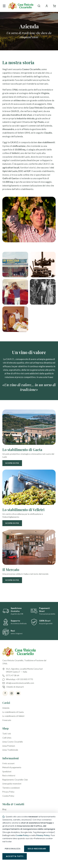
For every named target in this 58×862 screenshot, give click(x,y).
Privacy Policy (8, 792)
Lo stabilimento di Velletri (13, 716)
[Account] (46, 6)
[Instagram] (11, 693)
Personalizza (13, 848)
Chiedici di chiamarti (15, 687)
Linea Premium (8, 746)
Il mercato (6, 720)
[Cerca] (39, 6)
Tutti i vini (6, 733)
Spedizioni (6, 771)
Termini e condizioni (11, 788)
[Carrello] (54, 6)
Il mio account (8, 763)
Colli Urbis (6, 738)
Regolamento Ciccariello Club (15, 779)
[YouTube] (18, 693)
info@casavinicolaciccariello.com (20, 683)
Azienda (5, 708)
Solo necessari (37, 848)
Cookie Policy (8, 796)
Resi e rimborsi (8, 775)
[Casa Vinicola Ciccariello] (20, 5)
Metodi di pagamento (11, 767)
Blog (4, 809)
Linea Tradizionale (10, 750)
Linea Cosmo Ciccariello (12, 742)
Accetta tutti (14, 856)
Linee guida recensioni (11, 783)
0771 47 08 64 (12, 675)
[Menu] (4, 6)
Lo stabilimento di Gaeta (13, 712)
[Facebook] (5, 693)
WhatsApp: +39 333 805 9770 (19, 679)
